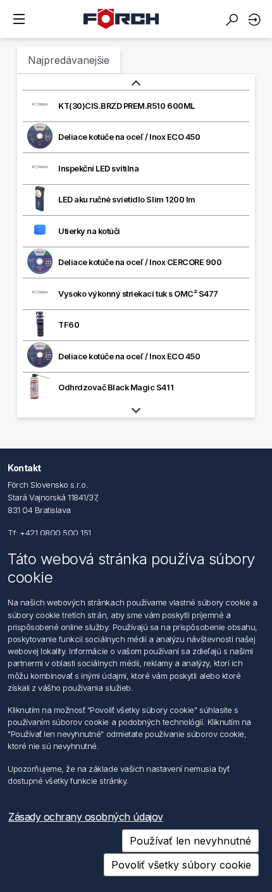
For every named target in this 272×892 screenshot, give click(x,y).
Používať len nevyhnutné (190, 840)
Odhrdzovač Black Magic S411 (115, 387)
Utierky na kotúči (89, 231)
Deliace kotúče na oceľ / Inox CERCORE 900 (139, 262)
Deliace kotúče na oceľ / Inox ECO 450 (129, 137)
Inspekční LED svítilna (98, 168)
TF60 (68, 325)
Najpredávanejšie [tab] (68, 60)
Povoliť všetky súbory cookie (181, 864)
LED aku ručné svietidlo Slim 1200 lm (126, 199)
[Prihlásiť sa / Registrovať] (256, 19)
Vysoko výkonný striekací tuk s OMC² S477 (138, 294)
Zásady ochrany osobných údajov (85, 816)
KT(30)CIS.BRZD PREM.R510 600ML (126, 106)
